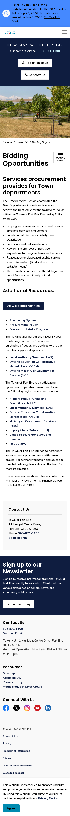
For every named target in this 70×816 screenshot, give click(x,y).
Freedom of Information (16, 751)
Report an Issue (37, 63)
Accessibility (12, 678)
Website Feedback (13, 773)
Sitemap (9, 673)
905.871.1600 (13, 629)
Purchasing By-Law (23, 320)
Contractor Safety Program (28, 329)
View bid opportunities (23, 306)
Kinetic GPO (18, 444)
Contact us (37, 75)
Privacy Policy (48, 798)
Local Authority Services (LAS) (31, 357)
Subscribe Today (18, 604)
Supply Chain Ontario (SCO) (29, 430)
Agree (11, 808)
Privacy (7, 743)
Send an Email (18, 538)
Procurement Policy (23, 325)
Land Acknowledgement (17, 765)
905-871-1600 (49, 51)
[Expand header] (64, 32)
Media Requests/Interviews (22, 687)
